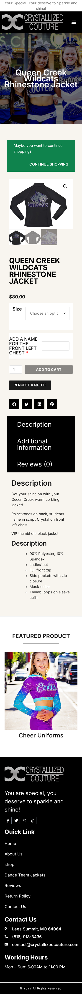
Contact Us (15, 906)
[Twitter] (16, 820)
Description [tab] (34, 424)
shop (9, 864)
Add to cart (49, 369)
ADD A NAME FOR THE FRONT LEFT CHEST (23, 346)
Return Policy (18, 896)
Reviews (13, 885)
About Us (14, 854)
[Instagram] (24, 820)
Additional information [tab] (34, 444)
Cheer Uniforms (41, 735)
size (17, 309)
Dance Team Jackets (25, 875)
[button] (74, 22)
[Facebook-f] (8, 820)
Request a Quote (30, 385)
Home (10, 843)
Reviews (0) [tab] (34, 464)
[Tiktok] (32, 820)
